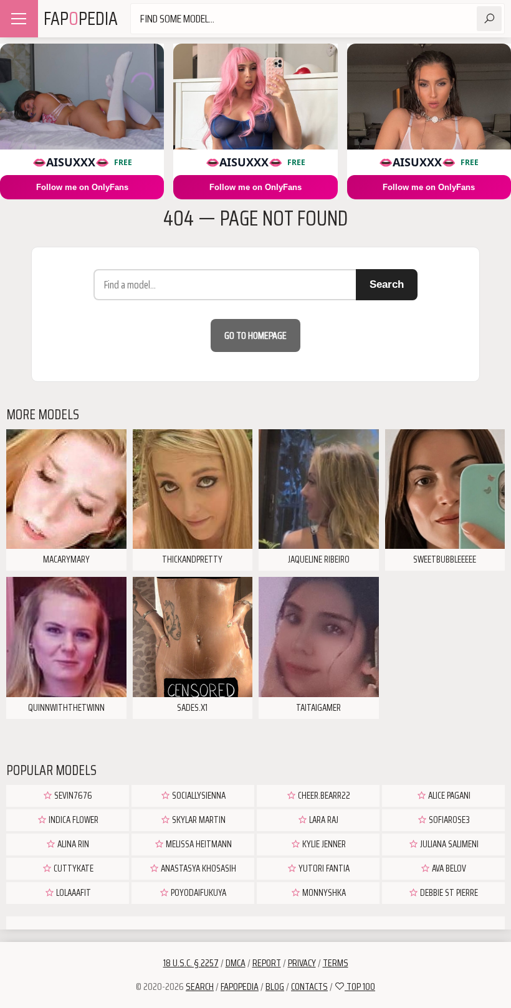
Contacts (309, 986)
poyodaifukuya (197, 892)
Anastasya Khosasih (197, 868)
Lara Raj (322, 819)
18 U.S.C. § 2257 (191, 963)
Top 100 (360, 986)
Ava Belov (448, 868)
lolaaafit (72, 892)
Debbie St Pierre (448, 892)
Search (387, 284)
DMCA (236, 963)
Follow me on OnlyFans (82, 187)
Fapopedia (240, 986)
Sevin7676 (72, 795)
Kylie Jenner (323, 844)
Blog (274, 986)
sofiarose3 (448, 819)
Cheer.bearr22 (323, 795)
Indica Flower (72, 819)
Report (266, 963)
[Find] (489, 18)
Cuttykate (72, 868)
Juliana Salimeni (448, 844)
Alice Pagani (448, 795)
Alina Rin (72, 844)
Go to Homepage (255, 335)
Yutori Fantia (323, 868)
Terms (335, 963)
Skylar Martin (198, 819)
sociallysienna (198, 795)
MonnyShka (323, 892)
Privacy (302, 963)
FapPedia (81, 18)
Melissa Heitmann (198, 844)
